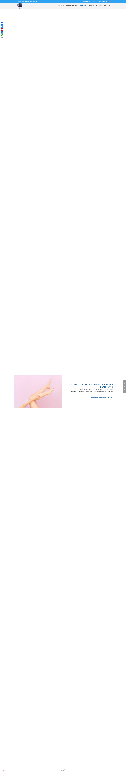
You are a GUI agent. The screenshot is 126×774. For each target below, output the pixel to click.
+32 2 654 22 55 (20, 1)
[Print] (1, 38)
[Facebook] (1, 23)
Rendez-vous (93, 5)
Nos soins (83, 5)
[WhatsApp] (1, 35)
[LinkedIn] (1, 32)
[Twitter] (1, 26)
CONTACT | (101, 1)
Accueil (60, 5)
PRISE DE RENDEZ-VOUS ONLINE (101, 397)
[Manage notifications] (3, 771)
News (100, 5)
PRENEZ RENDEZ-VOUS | (89, 1)
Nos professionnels (71, 5)
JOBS (105, 5)
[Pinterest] (1, 29)
